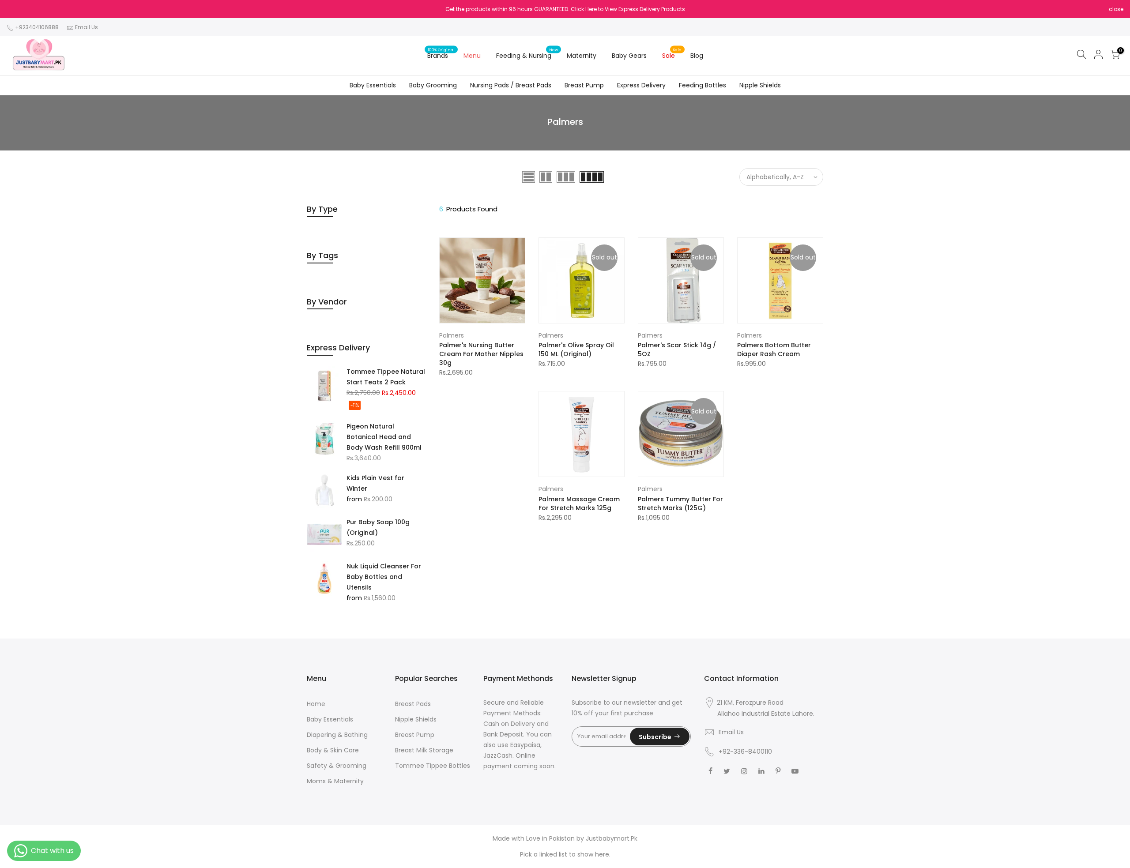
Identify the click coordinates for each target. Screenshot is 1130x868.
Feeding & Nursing (527, 53)
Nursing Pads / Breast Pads (510, 85)
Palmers (451, 335)
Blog (696, 55)
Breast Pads (413, 703)
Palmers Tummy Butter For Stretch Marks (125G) (680, 503)
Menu (472, 55)
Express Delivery (641, 85)
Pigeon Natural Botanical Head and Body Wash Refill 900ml (384, 437)
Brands (441, 53)
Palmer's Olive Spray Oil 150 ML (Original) (576, 349)
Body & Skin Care (333, 750)
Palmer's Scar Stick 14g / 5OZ (677, 349)
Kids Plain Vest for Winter (375, 483)
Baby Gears (629, 55)
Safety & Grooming (336, 765)
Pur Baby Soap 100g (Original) (378, 527)
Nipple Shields (760, 85)
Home (316, 703)
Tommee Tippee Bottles (432, 765)
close (1116, 9)
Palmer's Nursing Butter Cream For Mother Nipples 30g (481, 354)
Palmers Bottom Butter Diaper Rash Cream (774, 349)
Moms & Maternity (335, 781)
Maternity (581, 55)
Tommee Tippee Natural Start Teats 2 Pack (386, 377)
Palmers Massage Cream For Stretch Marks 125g (579, 503)
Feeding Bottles (702, 85)
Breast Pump (584, 85)
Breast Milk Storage (424, 750)
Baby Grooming (433, 85)
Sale (672, 53)
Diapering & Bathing (337, 734)
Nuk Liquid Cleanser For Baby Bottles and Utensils (384, 577)
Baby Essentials (373, 85)
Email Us (86, 27)
